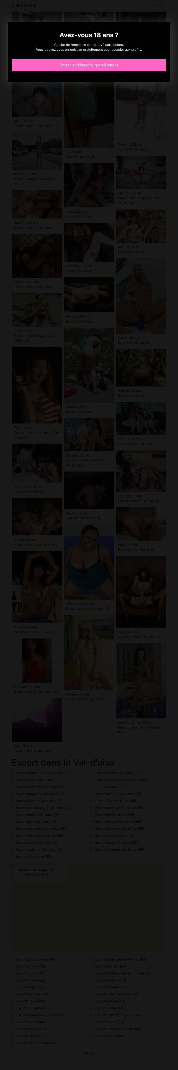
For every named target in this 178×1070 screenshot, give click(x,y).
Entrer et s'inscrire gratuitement (89, 65)
